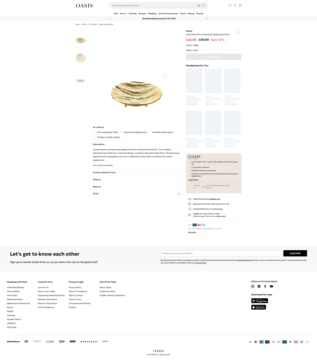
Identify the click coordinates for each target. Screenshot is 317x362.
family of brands (244, 260)
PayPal (10, 311)
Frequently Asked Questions (51, 295)
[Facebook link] (265, 286)
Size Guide (12, 295)
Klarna (10, 307)
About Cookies (76, 295)
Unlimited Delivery (15, 287)
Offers (84, 24)
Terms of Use (75, 299)
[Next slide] (206, 19)
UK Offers (93, 24)
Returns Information (47, 303)
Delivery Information (47, 299)
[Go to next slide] (165, 75)
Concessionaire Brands (79, 303)
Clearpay (11, 315)
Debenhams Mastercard (18, 303)
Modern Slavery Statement (112, 295)
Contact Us (43, 287)
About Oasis (105, 287)
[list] (136, 75)
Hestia (189, 31)
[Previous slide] (110, 19)
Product (72, 307)
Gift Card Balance (46, 307)
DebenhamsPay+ (15, 299)
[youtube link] (271, 286)
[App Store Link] (259, 304)
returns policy (221, 216)
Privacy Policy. (201, 263)
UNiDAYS (11, 323)
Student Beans (14, 319)
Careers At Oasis (107, 291)
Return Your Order (46, 291)
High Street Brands (106, 24)
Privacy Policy (75, 287)
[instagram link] (252, 286)
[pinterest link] (258, 286)
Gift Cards (12, 327)
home (77, 24)
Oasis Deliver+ (13, 291)
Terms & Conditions (78, 291)
